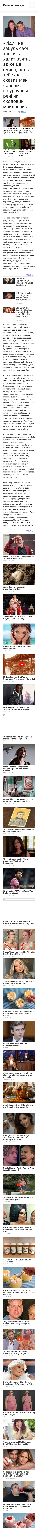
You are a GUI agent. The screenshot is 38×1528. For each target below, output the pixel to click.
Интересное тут (13, 5)
